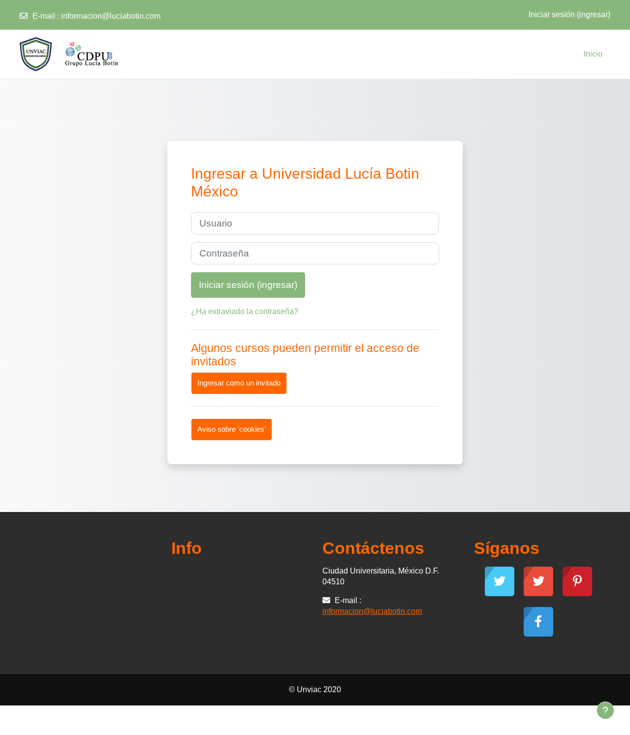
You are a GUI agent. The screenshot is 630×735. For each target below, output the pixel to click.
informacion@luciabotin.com (110, 16)
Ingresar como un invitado (239, 383)
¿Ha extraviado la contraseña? (244, 311)
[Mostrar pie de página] (605, 710)
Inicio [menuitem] (593, 54)
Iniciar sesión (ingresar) (569, 14)
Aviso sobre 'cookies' (231, 429)
